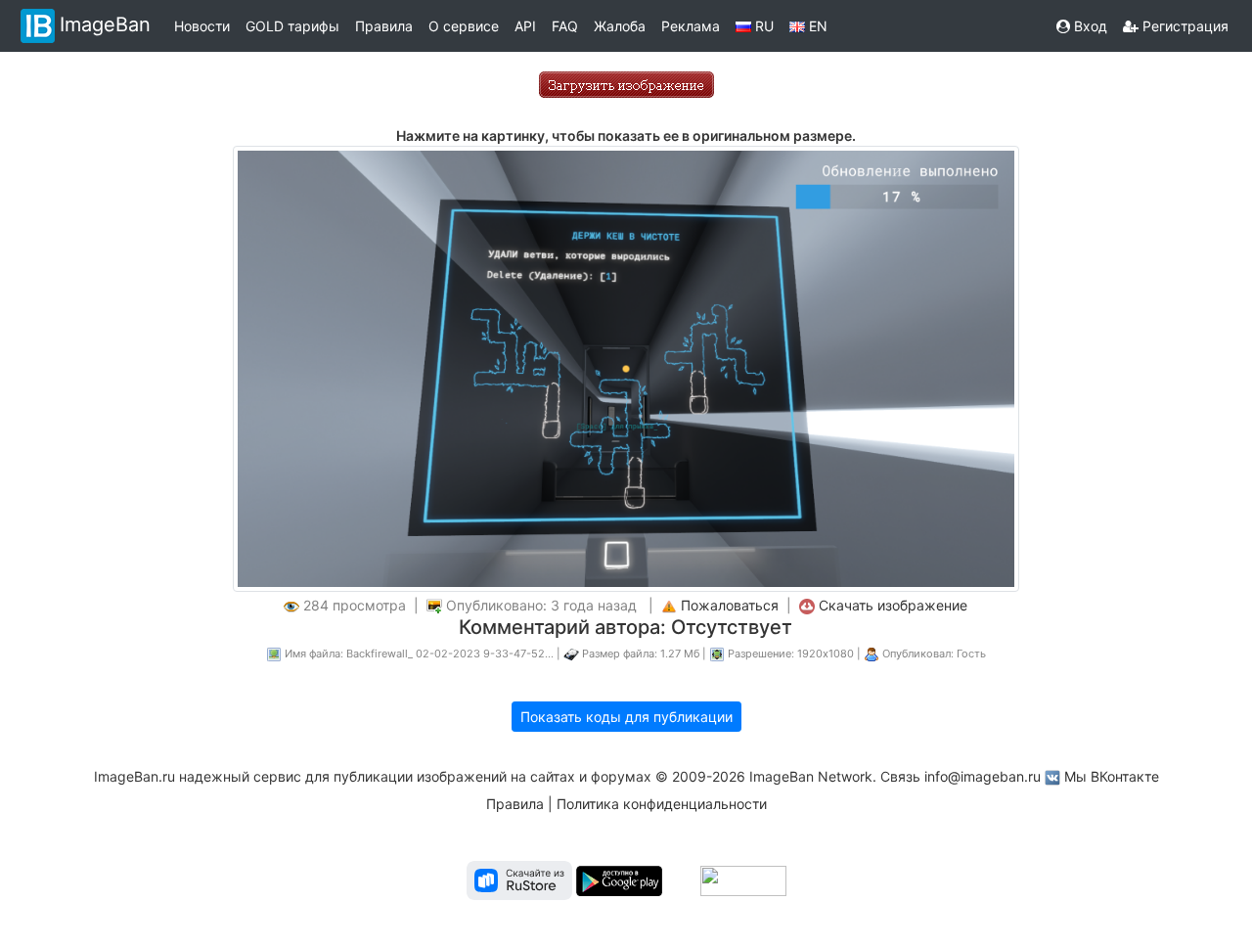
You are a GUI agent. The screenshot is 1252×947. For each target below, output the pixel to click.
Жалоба (620, 26)
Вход (1088, 26)
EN (816, 26)
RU (762, 26)
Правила (384, 26)
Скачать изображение (893, 605)
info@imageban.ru (982, 776)
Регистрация (1184, 26)
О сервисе (463, 26)
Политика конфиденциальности (662, 803)
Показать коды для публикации (626, 716)
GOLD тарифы (292, 26)
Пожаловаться (730, 605)
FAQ (565, 26)
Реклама (690, 26)
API (525, 26)
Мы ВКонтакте (1111, 776)
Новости (202, 26)
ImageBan (105, 24)
